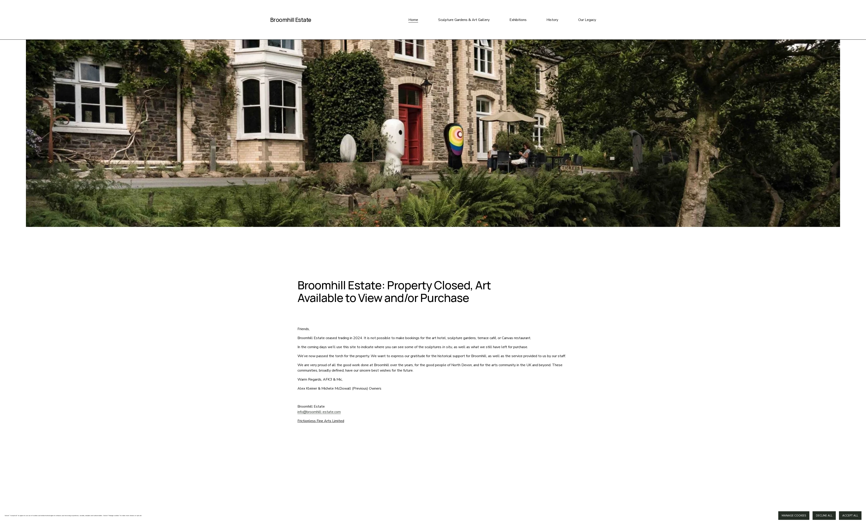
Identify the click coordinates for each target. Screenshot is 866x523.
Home (413, 19)
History (552, 19)
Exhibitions (518, 19)
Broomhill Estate (290, 19)
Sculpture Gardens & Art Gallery (464, 19)
